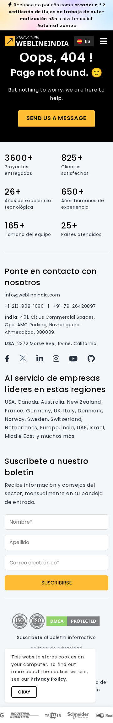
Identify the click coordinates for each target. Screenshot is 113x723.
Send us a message (56, 118)
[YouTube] (78, 359)
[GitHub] (95, 359)
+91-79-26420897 (74, 306)
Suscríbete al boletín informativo (56, 637)
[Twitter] (27, 359)
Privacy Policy (48, 679)
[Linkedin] (44, 359)
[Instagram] (61, 359)
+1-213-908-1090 (25, 306)
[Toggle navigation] (103, 41)
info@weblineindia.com (32, 295)
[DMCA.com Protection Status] (73, 620)
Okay (24, 692)
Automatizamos (56, 26)
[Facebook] (12, 359)
